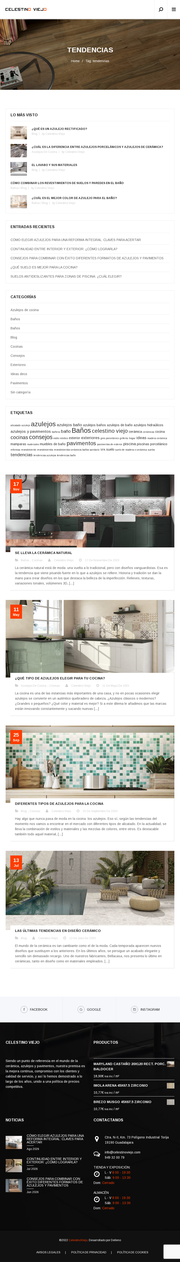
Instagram (150, 1009)
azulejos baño (69, 425)
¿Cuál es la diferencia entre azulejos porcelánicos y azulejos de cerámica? (97, 147)
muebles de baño (53, 444)
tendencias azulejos (45, 455)
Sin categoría (20, 392)
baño (66, 431)
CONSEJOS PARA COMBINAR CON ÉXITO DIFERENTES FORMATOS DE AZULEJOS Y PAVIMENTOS (87, 258)
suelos (151, 449)
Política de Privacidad (88, 1252)
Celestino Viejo (55, 133)
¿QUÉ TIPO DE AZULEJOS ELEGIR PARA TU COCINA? (60, 678)
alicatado (16, 425)
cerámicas (148, 431)
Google (94, 1009)
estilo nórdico (60, 438)
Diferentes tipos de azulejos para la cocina (59, 804)
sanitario (94, 449)
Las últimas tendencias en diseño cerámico (58, 931)
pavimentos (81, 443)
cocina (160, 431)
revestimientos (45, 449)
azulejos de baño (120, 425)
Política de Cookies (132, 1252)
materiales (33, 444)
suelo (110, 449)
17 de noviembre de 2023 (102, 560)
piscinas (143, 444)
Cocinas (17, 346)
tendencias (22, 454)
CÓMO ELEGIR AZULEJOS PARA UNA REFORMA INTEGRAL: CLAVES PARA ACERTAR (76, 240)
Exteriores (18, 365)
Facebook (39, 1009)
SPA (102, 449)
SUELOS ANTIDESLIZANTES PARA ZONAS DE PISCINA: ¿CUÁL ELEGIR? (66, 276)
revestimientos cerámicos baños (71, 449)
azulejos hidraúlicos (148, 425)
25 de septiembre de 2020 (100, 811)
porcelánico (158, 444)
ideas (141, 438)
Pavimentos (19, 383)
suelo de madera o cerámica (131, 449)
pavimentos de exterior (109, 444)
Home (75, 61)
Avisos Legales (48, 1252)
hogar (132, 438)
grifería (124, 438)
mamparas (18, 444)
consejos (40, 437)
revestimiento (28, 449)
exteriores (90, 438)
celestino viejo (110, 430)
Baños (15, 188)
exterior (74, 438)
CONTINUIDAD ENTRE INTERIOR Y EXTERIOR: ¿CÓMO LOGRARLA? (64, 249)
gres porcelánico (110, 438)
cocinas (19, 437)
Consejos (18, 356)
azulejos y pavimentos (31, 431)
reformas (15, 449)
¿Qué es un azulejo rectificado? (59, 129)
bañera (56, 431)
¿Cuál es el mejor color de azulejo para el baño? (74, 198)
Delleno (116, 1240)
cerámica (135, 431)
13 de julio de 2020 (82, 938)
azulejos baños (94, 425)
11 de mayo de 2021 (115, 685)
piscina (129, 444)
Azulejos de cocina (44, 152)
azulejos (43, 423)
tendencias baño (66, 455)
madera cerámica (157, 438)
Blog (35, 133)
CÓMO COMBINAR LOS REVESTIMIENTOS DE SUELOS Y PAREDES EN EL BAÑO (67, 183)
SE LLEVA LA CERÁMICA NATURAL (43, 553)
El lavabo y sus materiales (54, 165)
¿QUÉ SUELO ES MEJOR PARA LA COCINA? (44, 267)
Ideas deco (19, 374)
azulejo (26, 425)
